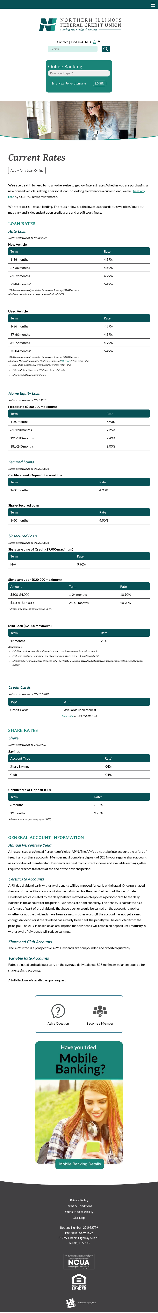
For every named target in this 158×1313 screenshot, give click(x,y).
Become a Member (100, 1023)
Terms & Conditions (79, 1206)
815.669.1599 (84, 1232)
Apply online (68, 716)
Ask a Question (58, 1023)
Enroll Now (58, 83)
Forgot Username (76, 83)
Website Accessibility (79, 1212)
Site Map (79, 1217)
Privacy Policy (79, 1200)
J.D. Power (65, 361)
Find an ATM (79, 42)
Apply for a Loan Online (26, 170)
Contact (62, 42)
